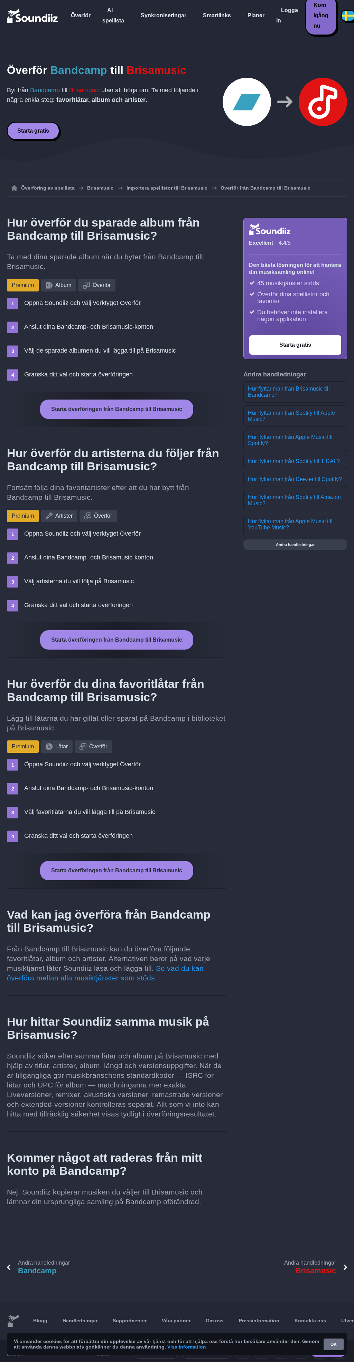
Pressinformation (259, 1320)
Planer (256, 15)
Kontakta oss (310, 1320)
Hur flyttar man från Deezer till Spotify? (295, 479)
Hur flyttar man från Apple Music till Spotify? (290, 440)
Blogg (40, 1320)
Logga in (287, 15)
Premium (23, 285)
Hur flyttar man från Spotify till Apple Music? (291, 416)
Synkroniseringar (163, 15)
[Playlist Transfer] (33, 16)
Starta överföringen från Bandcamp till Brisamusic (116, 409)
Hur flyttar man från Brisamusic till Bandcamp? (289, 392)
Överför (81, 15)
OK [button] (333, 1344)
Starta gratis (33, 131)
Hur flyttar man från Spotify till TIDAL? (294, 461)
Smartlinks (217, 15)
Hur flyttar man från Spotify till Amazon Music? (294, 500)
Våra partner (176, 1320)
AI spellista (113, 15)
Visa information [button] (186, 1347)
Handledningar (80, 1320)
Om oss (215, 1320)
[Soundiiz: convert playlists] (13, 1321)
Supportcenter (130, 1320)
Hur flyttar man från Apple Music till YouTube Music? (290, 524)
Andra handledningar (295, 545)
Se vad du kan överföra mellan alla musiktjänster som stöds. (105, 973)
